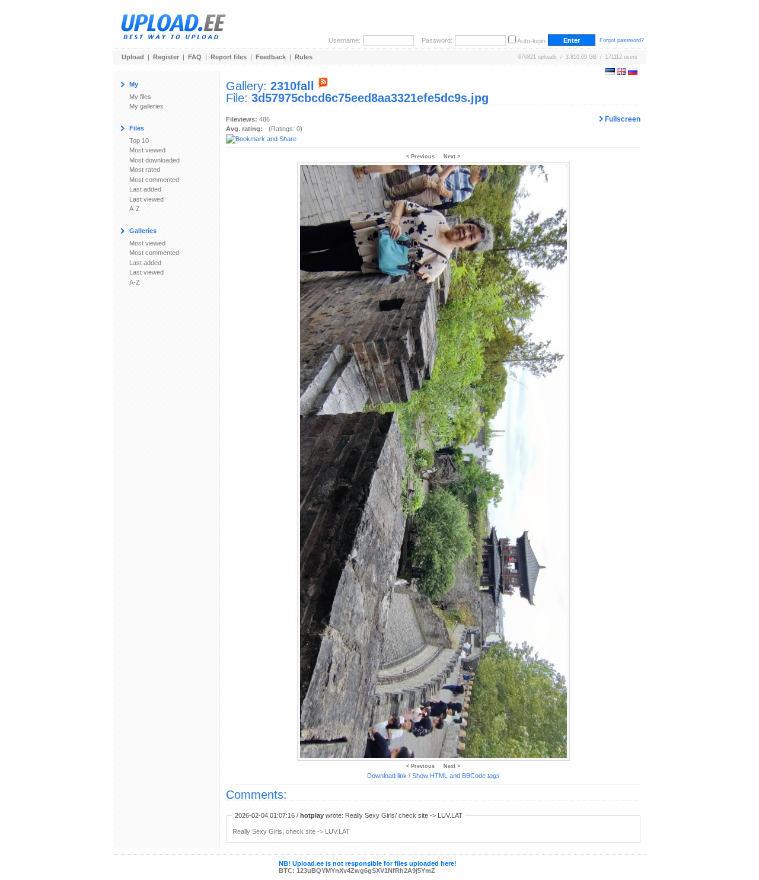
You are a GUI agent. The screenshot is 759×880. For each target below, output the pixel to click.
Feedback (271, 56)
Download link (387, 775)
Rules (303, 56)
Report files (229, 56)
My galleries (146, 106)
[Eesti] (610, 72)
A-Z (134, 208)
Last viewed (146, 199)
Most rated (144, 169)
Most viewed (147, 150)
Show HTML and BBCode (456, 775)
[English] (621, 72)
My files (140, 96)
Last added (145, 189)
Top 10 (139, 140)
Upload (133, 56)
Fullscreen (621, 119)
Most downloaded (154, 160)
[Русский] (632, 72)
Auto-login (531, 40)
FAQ (195, 56)
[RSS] (323, 86)
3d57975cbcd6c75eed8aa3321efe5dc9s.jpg (370, 97)
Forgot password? (621, 40)
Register (166, 56)
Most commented (154, 179)
